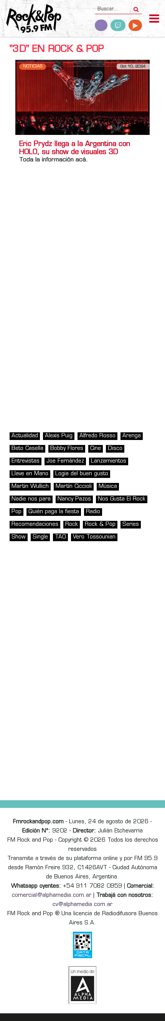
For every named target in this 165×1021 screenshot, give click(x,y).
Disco (115, 448)
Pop (16, 512)
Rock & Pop (100, 524)
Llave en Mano (30, 474)
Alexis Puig (59, 436)
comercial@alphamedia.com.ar (51, 895)
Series (130, 524)
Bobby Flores (66, 448)
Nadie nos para (31, 499)
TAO (60, 537)
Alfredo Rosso (97, 436)
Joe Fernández (65, 461)
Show (19, 537)
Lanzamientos (108, 461)
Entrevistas (26, 461)
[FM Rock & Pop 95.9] (30, 19)
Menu (154, 19)
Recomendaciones (35, 524)
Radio (93, 512)
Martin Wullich (30, 486)
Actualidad (25, 436)
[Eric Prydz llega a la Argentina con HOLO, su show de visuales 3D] (82, 97)
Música (108, 486)
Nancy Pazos (74, 499)
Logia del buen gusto (81, 474)
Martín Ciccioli (74, 486)
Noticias (32, 66)
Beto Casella (27, 448)
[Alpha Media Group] (82, 985)
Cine (95, 448)
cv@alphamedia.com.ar (82, 905)
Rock (71, 524)
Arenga (131, 436)
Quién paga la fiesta (53, 512)
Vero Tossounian (94, 537)
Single (40, 537)
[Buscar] (136, 7)
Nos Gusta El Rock (121, 499)
